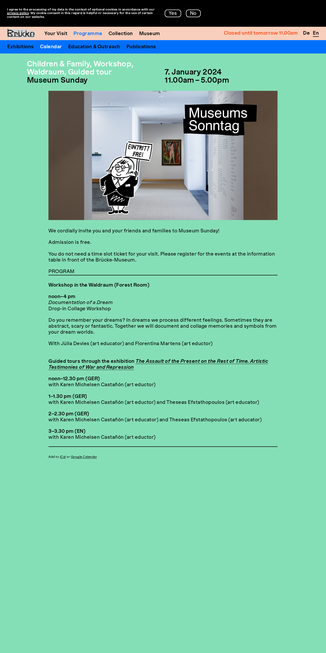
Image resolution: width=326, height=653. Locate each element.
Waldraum (45, 72)
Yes (173, 13)
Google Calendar (84, 457)
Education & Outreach (94, 47)
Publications (141, 47)
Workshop (112, 64)
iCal (63, 457)
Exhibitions (20, 47)
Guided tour (90, 72)
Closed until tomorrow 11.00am (261, 33)
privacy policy (18, 13)
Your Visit (55, 34)
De (306, 33)
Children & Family (58, 64)
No (193, 13)
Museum (149, 34)
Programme (88, 34)
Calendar (51, 47)
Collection (121, 34)
